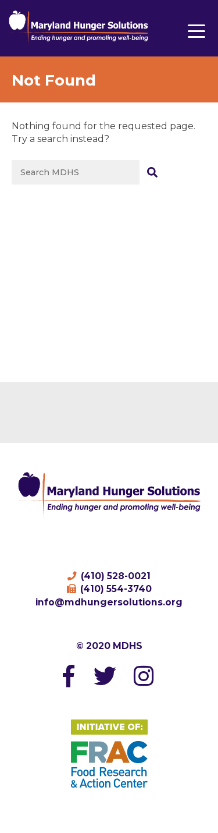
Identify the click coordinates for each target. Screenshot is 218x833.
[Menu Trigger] (197, 31)
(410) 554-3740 (115, 588)
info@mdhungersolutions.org (109, 602)
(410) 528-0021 (114, 576)
